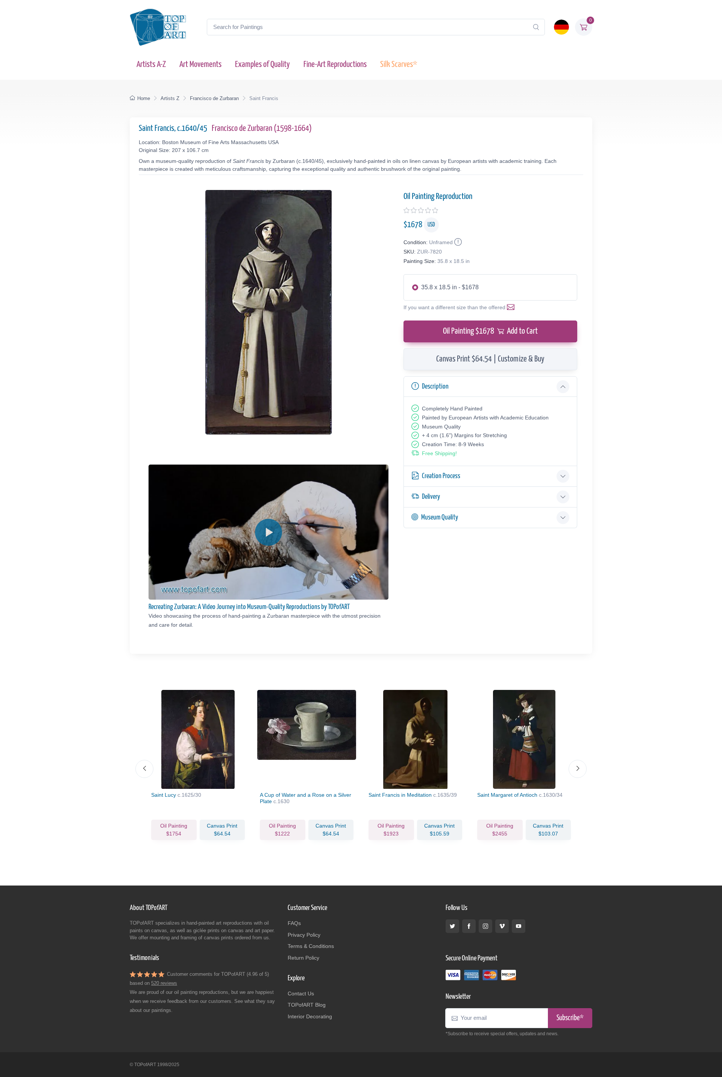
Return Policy (303, 958)
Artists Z (170, 98)
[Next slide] (578, 769)
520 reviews (164, 983)
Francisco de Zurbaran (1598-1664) (262, 128)
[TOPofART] (158, 27)
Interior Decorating (310, 1016)
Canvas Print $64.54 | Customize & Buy (490, 359)
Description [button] (435, 386)
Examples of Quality (262, 64)
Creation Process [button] (441, 476)
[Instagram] (485, 926)
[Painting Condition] (457, 242)
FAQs (294, 923)
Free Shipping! (439, 453)
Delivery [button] (431, 496)
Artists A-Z (151, 64)
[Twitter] (452, 926)
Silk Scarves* (398, 64)
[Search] (536, 27)
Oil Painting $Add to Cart (490, 331)
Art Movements (200, 64)
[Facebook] (469, 926)
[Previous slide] (144, 769)
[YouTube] (518, 926)
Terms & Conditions (311, 946)
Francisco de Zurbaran (214, 98)
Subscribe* (570, 1018)
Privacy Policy (304, 935)
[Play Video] (268, 532)
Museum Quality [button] (439, 517)
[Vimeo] (502, 926)
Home (143, 98)
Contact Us (301, 993)
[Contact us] (512, 307)
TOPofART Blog (307, 1005)
